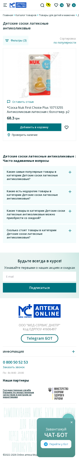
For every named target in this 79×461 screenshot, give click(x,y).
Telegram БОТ (40, 338)
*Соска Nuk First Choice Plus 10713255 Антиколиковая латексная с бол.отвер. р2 (38, 109)
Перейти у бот (58, 444)
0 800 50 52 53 (15, 362)
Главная (8, 15)
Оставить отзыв (23, 102)
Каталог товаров (26, 15)
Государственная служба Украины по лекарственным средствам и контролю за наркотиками (18, 393)
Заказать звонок (14, 367)
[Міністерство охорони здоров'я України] (58, 393)
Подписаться (39, 288)
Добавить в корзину (34, 127)
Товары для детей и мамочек (57, 15)
